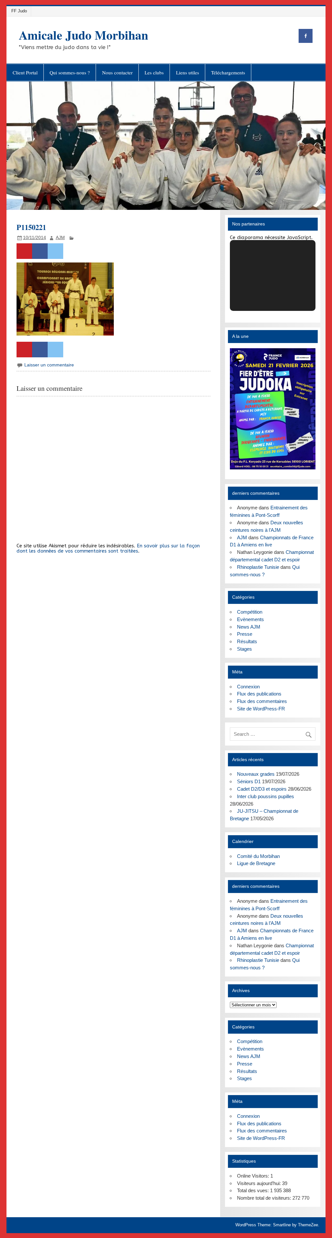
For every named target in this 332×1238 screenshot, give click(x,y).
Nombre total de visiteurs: (264, 1198)
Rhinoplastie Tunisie (258, 567)
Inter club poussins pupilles (265, 796)
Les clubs (154, 72)
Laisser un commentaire (49, 365)
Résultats (247, 641)
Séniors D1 (249, 781)
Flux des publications (259, 693)
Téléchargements (228, 72)
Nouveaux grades (256, 774)
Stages (244, 649)
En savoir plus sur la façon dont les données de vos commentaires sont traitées (108, 548)
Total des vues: (253, 1190)
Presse (244, 634)
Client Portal (25, 72)
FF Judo (19, 10)
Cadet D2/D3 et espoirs (262, 789)
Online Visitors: (253, 1176)
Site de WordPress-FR (261, 708)
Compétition (249, 612)
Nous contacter (117, 72)
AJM (60, 237)
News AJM (248, 627)
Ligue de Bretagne (256, 863)
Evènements (250, 619)
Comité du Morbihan (258, 856)
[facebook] (305, 36)
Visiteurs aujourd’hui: (259, 1183)
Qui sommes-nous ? (70, 72)
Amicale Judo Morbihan (83, 35)
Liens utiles (187, 72)
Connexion (248, 686)
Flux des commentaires (262, 701)
